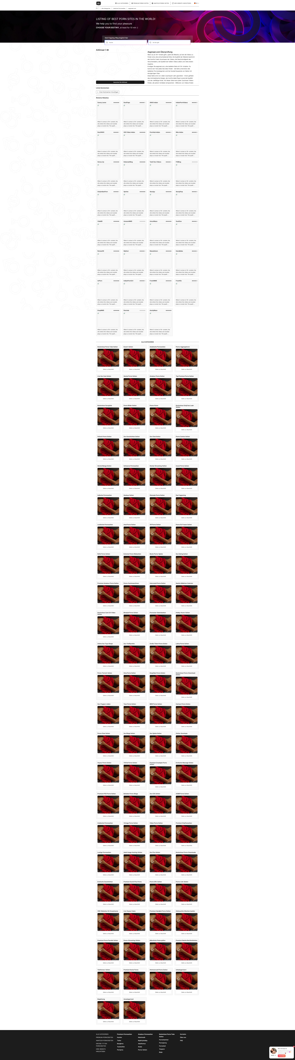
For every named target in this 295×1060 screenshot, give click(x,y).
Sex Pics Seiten (155, 852)
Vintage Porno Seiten (131, 823)
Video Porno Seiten (156, 823)
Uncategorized (128, 999)
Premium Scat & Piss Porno (133, 882)
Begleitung (101, 999)
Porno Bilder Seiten (130, 405)
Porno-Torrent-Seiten (104, 673)
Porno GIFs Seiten (156, 882)
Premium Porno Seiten (140, 3)
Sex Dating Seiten (182, 554)
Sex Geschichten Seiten (132, 436)
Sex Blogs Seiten (129, 733)
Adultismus (142, 1043)
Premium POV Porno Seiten (106, 794)
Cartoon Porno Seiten (183, 704)
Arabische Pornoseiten (105, 823)
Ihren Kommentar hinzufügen (108, 92)
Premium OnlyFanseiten (184, 823)
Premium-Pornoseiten (104, 1037)
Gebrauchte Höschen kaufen (185, 911)
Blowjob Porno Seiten (131, 612)
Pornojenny (163, 1043)
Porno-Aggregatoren (183, 347)
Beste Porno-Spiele (156, 554)
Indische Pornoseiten (119, 8)
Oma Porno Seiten (130, 673)
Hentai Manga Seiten (104, 466)
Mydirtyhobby (142, 1040)
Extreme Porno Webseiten (132, 554)
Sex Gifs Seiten (155, 794)
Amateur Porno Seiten (161, 3)
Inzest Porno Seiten (182, 466)
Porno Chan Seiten (103, 733)
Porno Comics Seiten (183, 436)
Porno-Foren (154, 405)
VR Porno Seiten (155, 524)
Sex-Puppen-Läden (103, 704)
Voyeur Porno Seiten (104, 763)
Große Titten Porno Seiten (158, 643)
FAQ (181, 1040)
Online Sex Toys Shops (105, 643)
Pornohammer (164, 1040)
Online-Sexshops (181, 733)
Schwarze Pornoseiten (131, 466)
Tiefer (119, 1040)
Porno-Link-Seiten (182, 882)
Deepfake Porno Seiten (157, 673)
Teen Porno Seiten (130, 704)
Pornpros (120, 1050)
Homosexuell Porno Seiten (158, 970)
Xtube (140, 1047)
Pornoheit (162, 1046)
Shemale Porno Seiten (157, 495)
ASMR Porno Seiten (182, 794)
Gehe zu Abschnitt (108, 369)
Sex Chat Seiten (155, 436)
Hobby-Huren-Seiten (183, 612)
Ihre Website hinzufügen (182, 3)
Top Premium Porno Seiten (185, 376)
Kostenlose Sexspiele (104, 405)
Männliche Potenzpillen (157, 940)
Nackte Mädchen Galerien (184, 583)
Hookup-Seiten (129, 495)
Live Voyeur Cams (130, 911)
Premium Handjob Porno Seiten (160, 911)
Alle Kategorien (122, 3)
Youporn (162, 1049)
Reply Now (281, 1055)
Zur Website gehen (108, 125)
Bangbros (120, 1043)
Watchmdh (141, 1037)
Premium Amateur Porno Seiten (108, 583)
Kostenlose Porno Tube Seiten (107, 347)
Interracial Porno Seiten (157, 583)
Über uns (183, 1037)
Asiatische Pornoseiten (157, 347)
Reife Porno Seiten (103, 554)
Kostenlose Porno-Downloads (186, 852)
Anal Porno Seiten (130, 524)
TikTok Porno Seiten (130, 763)
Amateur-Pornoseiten (104, 1040)
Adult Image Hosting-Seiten (133, 852)
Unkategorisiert (181, 970)
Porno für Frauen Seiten (184, 524)
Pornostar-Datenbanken (158, 612)
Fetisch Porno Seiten (104, 436)
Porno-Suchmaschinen (131, 583)
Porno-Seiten (142, 1050)
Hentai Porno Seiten (130, 376)
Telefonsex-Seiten (103, 970)
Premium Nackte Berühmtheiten (186, 940)
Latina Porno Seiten (182, 643)
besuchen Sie (120, 82)
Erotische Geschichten (105, 882)
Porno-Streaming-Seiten (132, 940)
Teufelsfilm (121, 1047)
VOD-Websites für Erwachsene (107, 911)
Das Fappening (181, 495)
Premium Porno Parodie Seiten (107, 940)
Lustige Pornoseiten (104, 852)
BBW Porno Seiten (156, 704)
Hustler (119, 1037)
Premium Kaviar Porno (131, 970)
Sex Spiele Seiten (155, 733)
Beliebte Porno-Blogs (131, 794)
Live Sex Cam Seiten (104, 376)
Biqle (160, 1052)
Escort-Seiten (128, 347)
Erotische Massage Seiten (184, 763)
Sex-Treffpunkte (129, 643)
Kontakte (183, 1034)
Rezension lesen (108, 122)
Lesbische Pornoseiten (105, 524)
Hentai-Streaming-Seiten (158, 466)
